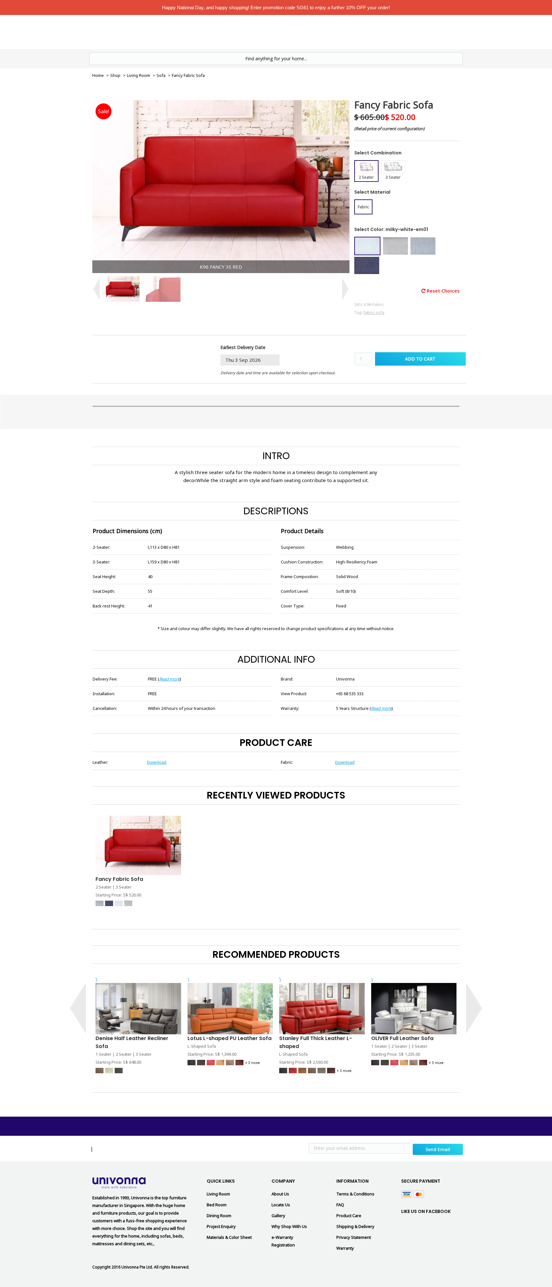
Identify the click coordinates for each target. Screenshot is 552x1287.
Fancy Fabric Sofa (119, 879)
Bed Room (305, 31)
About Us (280, 1194)
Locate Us (342, 31)
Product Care (348, 1215)
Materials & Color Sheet (229, 1237)
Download (156, 762)
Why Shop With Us (289, 1226)
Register (431, 31)
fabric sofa (373, 312)
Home (192, 31)
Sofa (161, 75)
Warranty (345, 1248)
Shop (115, 75)
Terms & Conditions (355, 1194)
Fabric (363, 207)
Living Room (264, 31)
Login (406, 31)
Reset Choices (442, 290)
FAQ (340, 1205)
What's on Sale (224, 31)
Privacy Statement (353, 1237)
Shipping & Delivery (355, 1226)
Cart (456, 31)
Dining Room (219, 1215)
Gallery (278, 1215)
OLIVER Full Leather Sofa (402, 1038)
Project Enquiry (221, 1226)
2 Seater (366, 177)
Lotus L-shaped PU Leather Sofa (230, 1038)
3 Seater (393, 177)
